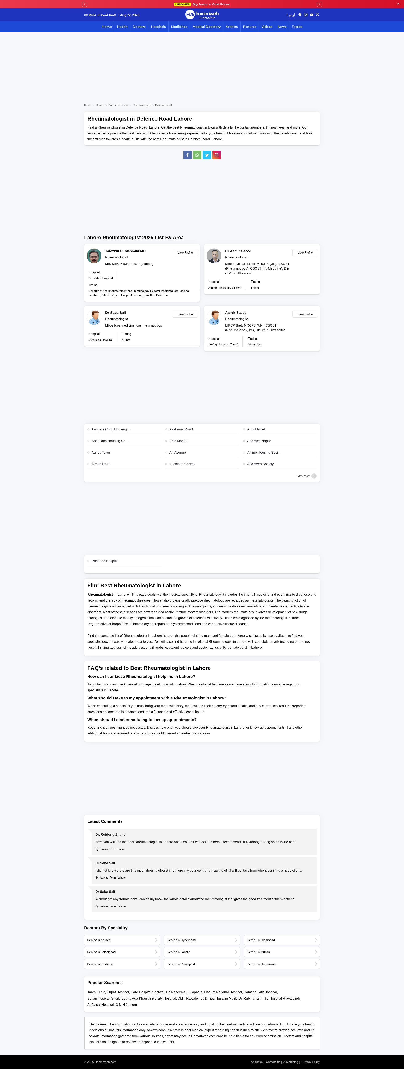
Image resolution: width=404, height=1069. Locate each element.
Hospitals (158, 27)
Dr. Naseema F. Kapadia (184, 992)
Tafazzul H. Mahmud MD (125, 251)
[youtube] (312, 14)
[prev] (84, 4)
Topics (297, 27)
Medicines (179, 27)
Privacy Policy (311, 1062)
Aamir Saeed (235, 313)
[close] (398, 4)
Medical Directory (207, 27)
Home (107, 27)
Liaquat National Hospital (223, 992)
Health (122, 27)
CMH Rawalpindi (190, 998)
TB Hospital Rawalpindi (282, 998)
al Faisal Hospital (100, 1005)
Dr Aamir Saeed (238, 251)
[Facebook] (187, 155)
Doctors (139, 27)
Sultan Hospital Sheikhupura (108, 998)
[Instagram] (306, 14)
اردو (292, 15)
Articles (232, 27)
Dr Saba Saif (115, 313)
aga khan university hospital (154, 998)
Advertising (290, 1062)
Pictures (249, 27)
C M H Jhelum (126, 1005)
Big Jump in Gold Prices (203, 4)
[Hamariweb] (202, 15)
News (282, 27)
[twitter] (317, 14)
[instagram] (216, 155)
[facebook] (300, 14)
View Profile (185, 252)
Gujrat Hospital (118, 992)
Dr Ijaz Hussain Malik (221, 998)
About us (257, 1062)
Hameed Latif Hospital (260, 992)
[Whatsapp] (197, 155)
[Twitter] (207, 155)
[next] (319, 4)
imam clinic (96, 992)
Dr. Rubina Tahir (250, 998)
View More (304, 475)
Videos (267, 27)
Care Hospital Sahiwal (147, 992)
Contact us (273, 1062)
